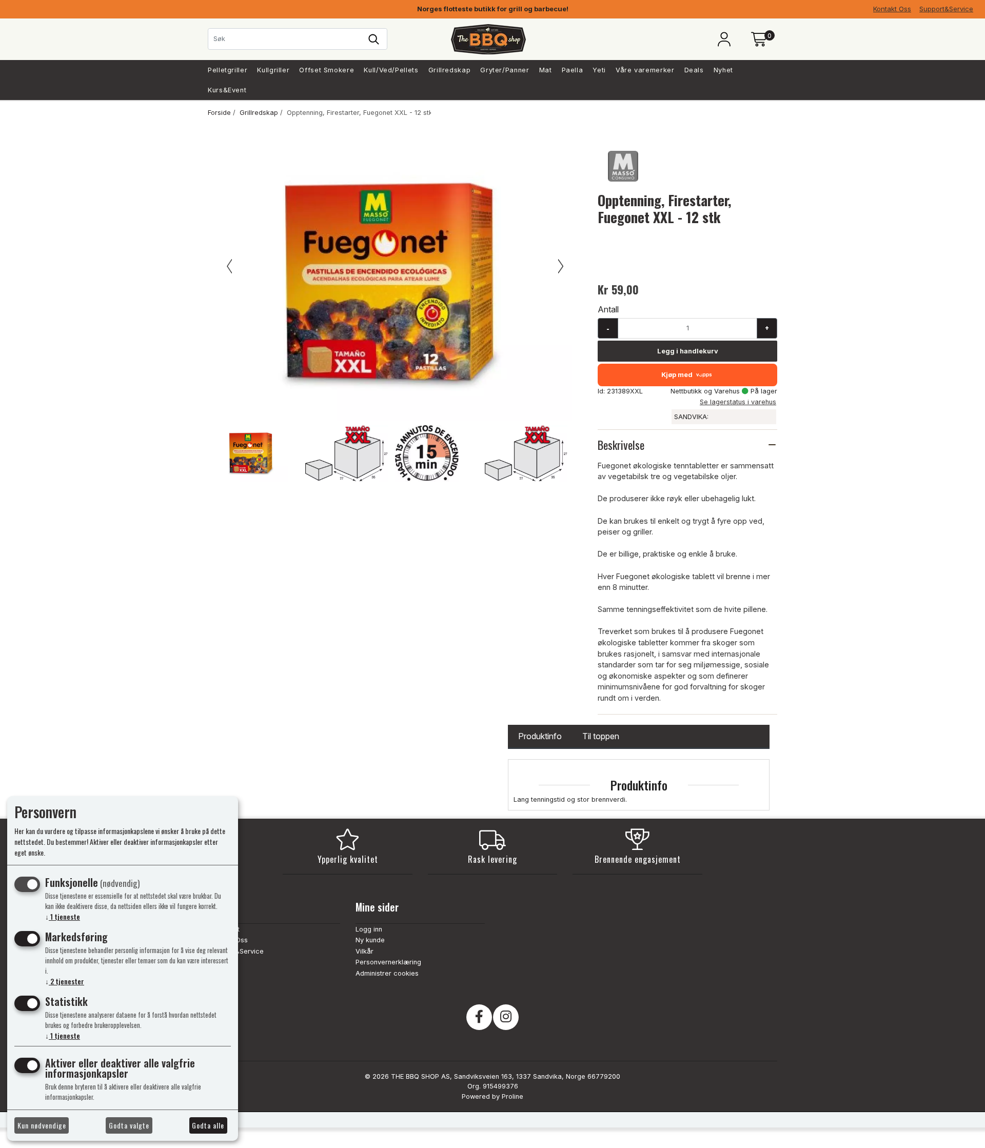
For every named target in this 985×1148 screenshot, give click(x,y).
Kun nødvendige (41, 1125)
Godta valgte (129, 1125)
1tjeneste (62, 916)
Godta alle (208, 1125)
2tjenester (64, 981)
